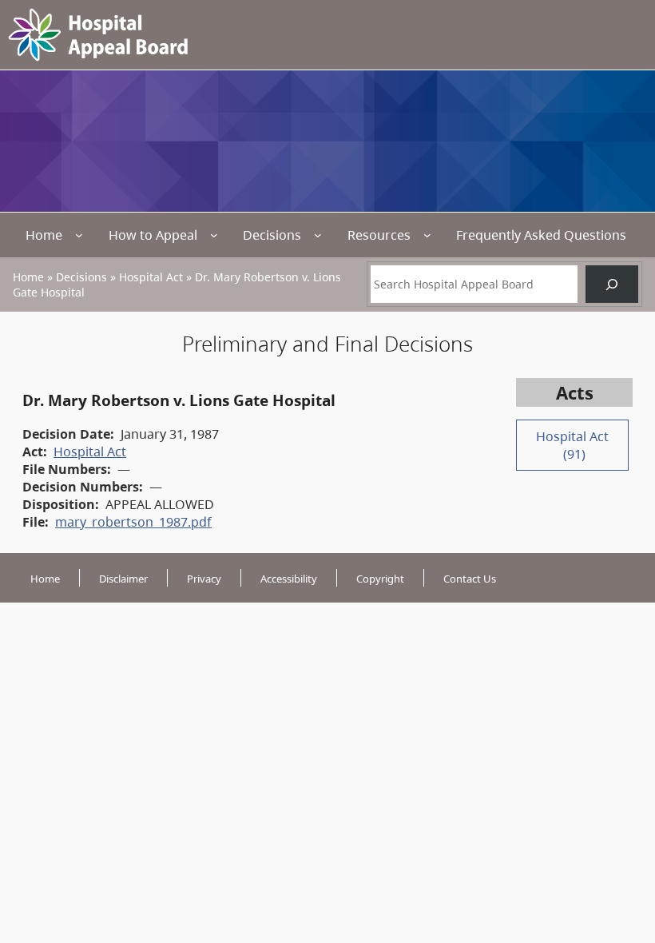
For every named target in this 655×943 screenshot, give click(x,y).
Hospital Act (151, 276)
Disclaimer (123, 578)
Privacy (204, 578)
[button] (614, 855)
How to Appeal (153, 235)
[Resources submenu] (427, 235)
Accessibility (288, 578)
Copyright (380, 578)
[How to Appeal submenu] (214, 235)
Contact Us (469, 578)
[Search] (612, 284)
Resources (379, 235)
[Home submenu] (79, 235)
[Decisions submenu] (318, 235)
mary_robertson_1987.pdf (133, 522)
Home (44, 235)
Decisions (272, 235)
